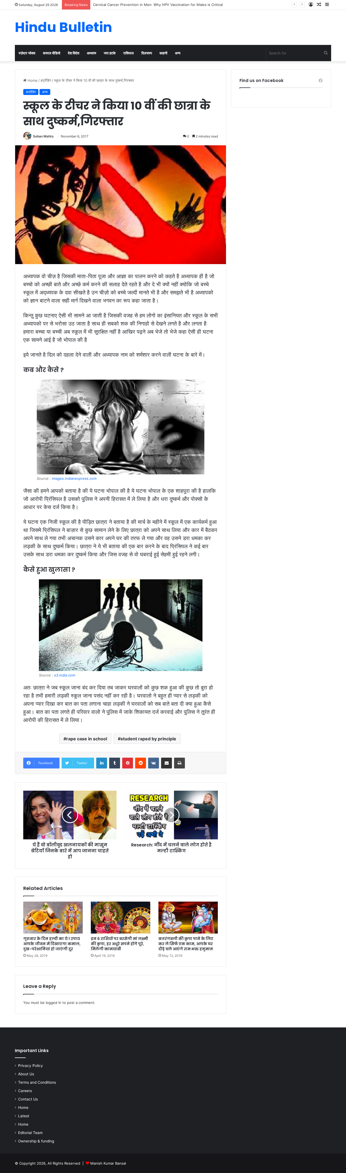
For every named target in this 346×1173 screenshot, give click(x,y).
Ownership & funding (36, 1141)
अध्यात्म (91, 53)
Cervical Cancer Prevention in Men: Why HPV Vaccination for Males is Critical (158, 4)
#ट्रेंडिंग (46, 80)
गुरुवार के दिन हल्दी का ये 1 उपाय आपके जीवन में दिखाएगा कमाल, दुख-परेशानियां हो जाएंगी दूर (52, 944)
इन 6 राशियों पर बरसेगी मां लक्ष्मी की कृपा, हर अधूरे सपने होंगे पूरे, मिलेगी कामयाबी (119, 944)
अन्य (177, 53)
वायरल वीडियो (51, 53)
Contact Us (28, 1099)
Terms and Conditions (37, 1082)
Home (32, 80)
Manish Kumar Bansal (108, 1163)
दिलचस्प (146, 53)
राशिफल (128, 53)
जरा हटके (110, 53)
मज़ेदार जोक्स (27, 53)
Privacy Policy (30, 1065)
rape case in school (86, 738)
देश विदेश (73, 53)
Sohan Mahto (43, 136)
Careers (25, 1091)
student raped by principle (148, 738)
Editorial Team (30, 1133)
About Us (26, 1074)
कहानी (163, 53)
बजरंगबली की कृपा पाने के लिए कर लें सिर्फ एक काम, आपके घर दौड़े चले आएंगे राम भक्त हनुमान (185, 944)
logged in (53, 1002)
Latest (23, 1116)
